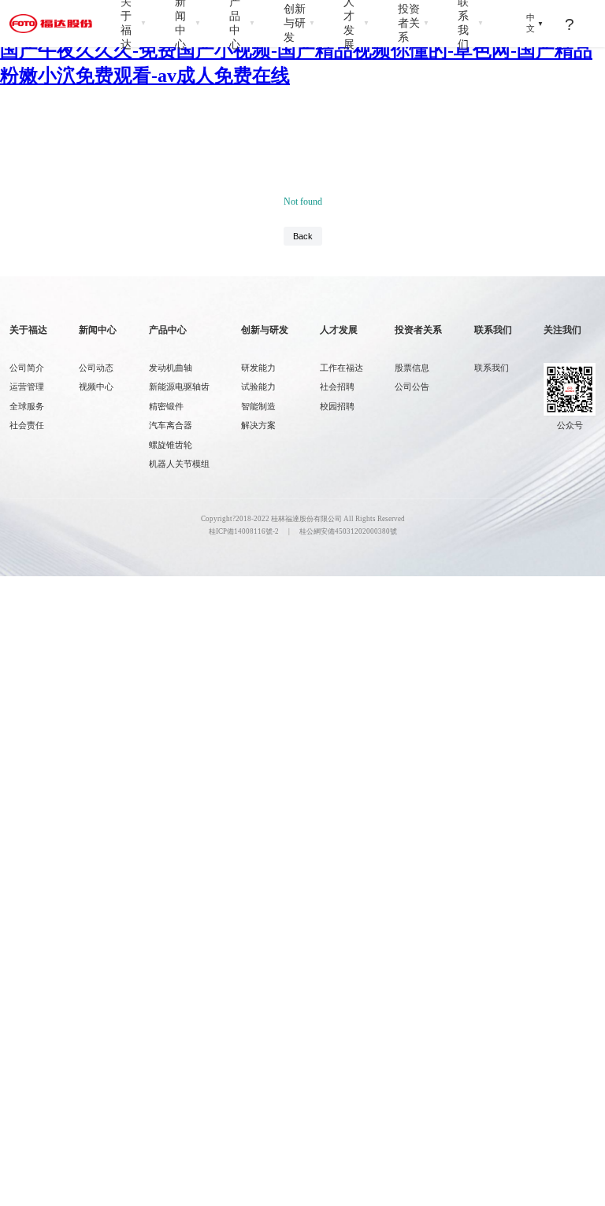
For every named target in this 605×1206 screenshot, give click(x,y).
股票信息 (412, 368)
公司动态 (96, 368)
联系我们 (491, 368)
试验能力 (258, 387)
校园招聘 (337, 406)
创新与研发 (299, 23)
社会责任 (26, 425)
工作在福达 (341, 368)
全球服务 (26, 406)
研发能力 (258, 368)
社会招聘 (337, 387)
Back (303, 236)
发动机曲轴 (170, 368)
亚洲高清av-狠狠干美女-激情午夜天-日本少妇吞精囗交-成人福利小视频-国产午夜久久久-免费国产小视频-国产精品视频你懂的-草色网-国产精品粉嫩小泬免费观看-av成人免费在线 (299, 50)
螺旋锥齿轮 (170, 445)
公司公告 (412, 387)
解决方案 (258, 425)
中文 (535, 23)
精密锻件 (166, 406)
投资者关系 (413, 23)
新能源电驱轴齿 (179, 387)
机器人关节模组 (179, 464)
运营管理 (26, 387)
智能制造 (258, 406)
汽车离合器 (170, 425)
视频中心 (96, 387)
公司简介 (26, 368)
